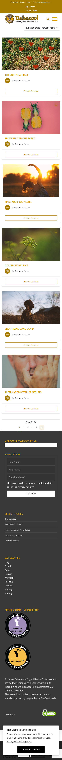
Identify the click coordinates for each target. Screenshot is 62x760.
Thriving (9, 589)
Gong (7, 569)
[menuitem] (21, 2)
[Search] (46, 19)
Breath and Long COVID (19, 328)
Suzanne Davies (22, 80)
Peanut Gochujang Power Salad (17, 529)
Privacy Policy (25, 486)
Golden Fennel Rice (16, 265)
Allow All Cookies (31, 749)
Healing (8, 573)
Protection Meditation (13, 535)
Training (9, 593)
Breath (8, 566)
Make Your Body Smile (18, 201)
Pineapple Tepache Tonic (20, 138)
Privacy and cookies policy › (19, 741)
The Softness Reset (16, 74)
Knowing (9, 577)
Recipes (9, 585)
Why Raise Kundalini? (13, 524)
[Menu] (53, 19)
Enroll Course (31, 91)
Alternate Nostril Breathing (23, 392)
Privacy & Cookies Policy (20, 2)
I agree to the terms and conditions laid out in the (29, 485)
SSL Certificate (10, 714)
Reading (9, 581)
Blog (7, 562)
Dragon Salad (10, 519)
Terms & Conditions (41, 2)
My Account (30, 6)
